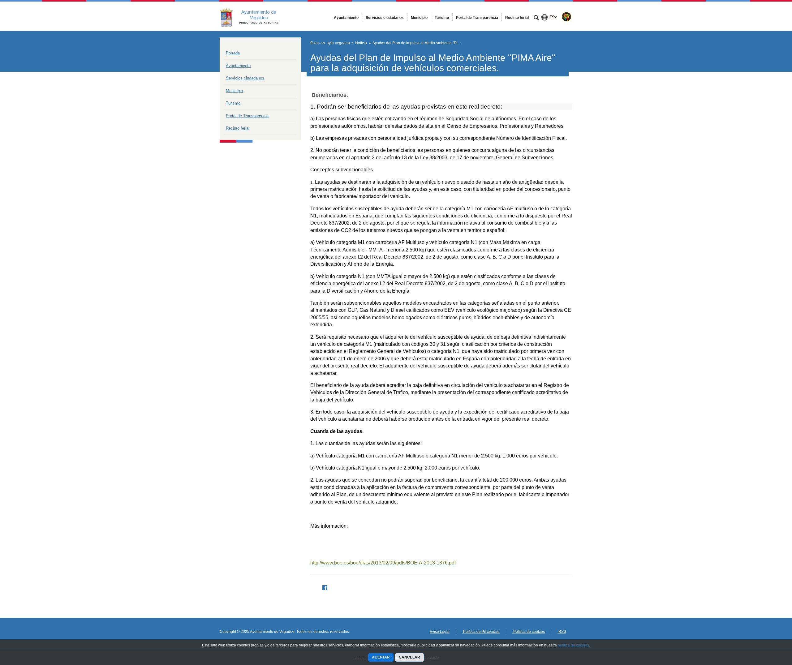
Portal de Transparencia (247, 116)
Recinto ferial (237, 128)
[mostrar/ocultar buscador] (536, 18)
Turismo (233, 103)
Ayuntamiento (238, 65)
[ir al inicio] (767, 628)
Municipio (234, 90)
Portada (233, 53)
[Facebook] (322, 586)
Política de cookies (528, 631)
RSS (561, 631)
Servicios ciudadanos (245, 78)
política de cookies (573, 645)
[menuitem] (346, 17)
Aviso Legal (440, 631)
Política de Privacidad (481, 631)
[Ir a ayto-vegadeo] (254, 16)
